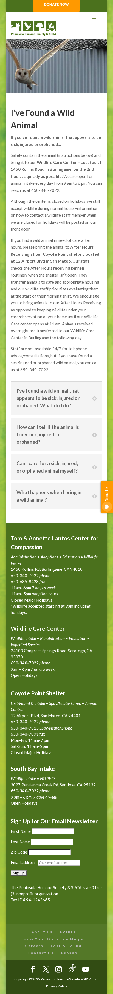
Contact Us (40, 953)
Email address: (24, 862)
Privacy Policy (56, 986)
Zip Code (19, 851)
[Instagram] (58, 969)
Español (70, 953)
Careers (34, 945)
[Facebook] (33, 969)
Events (68, 932)
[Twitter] (46, 969)
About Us (42, 932)
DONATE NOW (56, 5)
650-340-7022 (25, 790)
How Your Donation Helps (53, 939)
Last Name (20, 841)
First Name (21, 831)
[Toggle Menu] (56, 19)
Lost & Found (66, 945)
